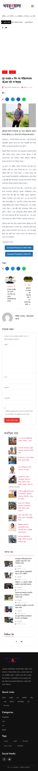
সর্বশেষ (12, 72)
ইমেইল (6, 388)
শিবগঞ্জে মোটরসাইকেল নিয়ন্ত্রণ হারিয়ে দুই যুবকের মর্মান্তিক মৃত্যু (25, 539)
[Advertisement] (19, 50)
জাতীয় (11, 698)
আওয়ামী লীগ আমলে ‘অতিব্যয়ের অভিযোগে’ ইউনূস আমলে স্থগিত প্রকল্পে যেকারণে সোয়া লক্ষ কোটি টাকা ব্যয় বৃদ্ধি (21, 482)
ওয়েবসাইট (7, 398)
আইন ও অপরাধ (8, 746)
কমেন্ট (6, 344)
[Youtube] (6, 27)
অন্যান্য (6, 741)
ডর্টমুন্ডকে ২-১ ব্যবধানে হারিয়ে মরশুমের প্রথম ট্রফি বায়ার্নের (23, 583)
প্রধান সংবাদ (8, 621)
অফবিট (15, 741)
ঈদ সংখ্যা (6, 706)
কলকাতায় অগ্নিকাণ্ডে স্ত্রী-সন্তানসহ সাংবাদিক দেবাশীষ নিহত (25, 450)
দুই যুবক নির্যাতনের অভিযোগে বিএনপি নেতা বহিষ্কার (23, 617)
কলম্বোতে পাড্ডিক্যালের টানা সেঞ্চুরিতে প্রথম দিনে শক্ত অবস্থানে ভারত (23, 561)
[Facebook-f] (2, 27)
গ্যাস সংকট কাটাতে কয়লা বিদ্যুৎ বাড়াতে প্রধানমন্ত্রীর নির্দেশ (25, 517)
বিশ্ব (31, 698)
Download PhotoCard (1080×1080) (19, 248)
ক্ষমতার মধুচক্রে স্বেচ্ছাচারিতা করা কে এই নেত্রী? (23, 572)
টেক (28, 702)
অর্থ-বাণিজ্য (8, 596)
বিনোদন (12, 702)
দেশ (5, 72)
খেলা (7, 562)
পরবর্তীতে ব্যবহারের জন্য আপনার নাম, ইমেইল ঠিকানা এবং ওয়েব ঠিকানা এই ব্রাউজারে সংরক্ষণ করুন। (19, 412)
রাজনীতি (24, 698)
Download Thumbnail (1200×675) (19, 254)
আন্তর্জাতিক (8, 584)
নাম (5, 377)
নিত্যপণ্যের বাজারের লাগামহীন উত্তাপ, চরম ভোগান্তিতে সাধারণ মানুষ (23, 595)
